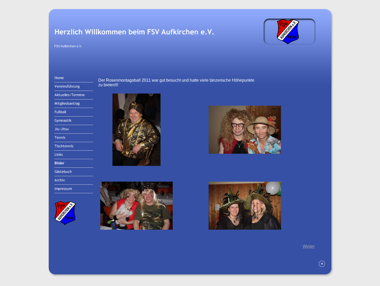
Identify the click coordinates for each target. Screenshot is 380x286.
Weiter (309, 246)
